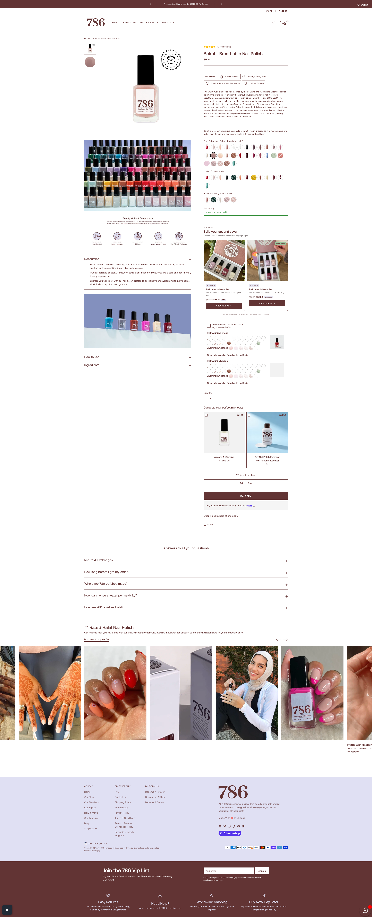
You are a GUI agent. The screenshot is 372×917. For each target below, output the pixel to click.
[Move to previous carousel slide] (278, 639)
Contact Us (120, 797)
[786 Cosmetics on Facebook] (267, 11)
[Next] (221, 4)
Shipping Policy (123, 802)
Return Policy (121, 807)
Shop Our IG (90, 828)
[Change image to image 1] (90, 48)
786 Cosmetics (106, 848)
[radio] (207, 147)
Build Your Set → (224, 306)
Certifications (91, 818)
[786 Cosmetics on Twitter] (271, 11)
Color (209, 355)
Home (87, 38)
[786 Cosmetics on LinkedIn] (286, 11)
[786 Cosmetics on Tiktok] (279, 11)
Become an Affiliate (155, 797)
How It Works (91, 812)
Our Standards (92, 802)
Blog (86, 823)
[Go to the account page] (280, 22)
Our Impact (90, 807)
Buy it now (245, 495)
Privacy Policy (122, 812)
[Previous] (150, 4)
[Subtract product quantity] (215, 399)
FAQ (117, 791)
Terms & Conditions (125, 818)
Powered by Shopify (92, 851)
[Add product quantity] (206, 399)
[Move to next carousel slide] (285, 639)
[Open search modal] (274, 22)
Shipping (208, 515)
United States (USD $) (96, 843)
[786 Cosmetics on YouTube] (282, 11)
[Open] (7, 910)
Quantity (208, 392)
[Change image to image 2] (90, 62)
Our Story (89, 797)
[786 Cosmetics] (96, 22)
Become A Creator (154, 802)
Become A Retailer (154, 791)
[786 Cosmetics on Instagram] (275, 11)
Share (210, 524)
